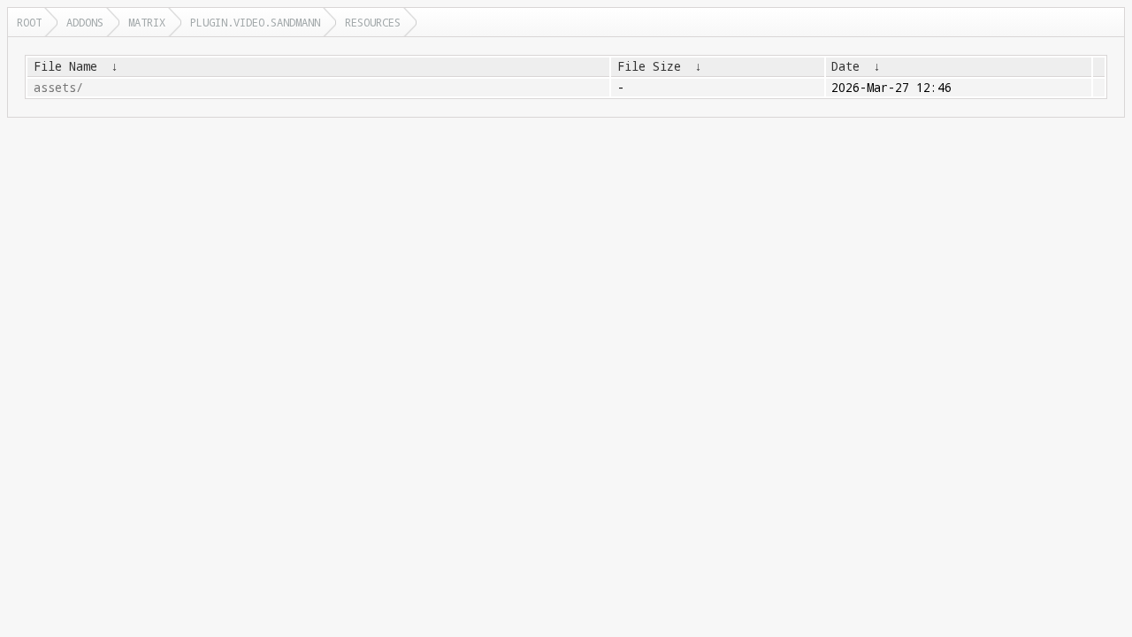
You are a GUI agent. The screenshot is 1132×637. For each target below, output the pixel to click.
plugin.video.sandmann (255, 22)
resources (373, 22)
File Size (649, 66)
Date (845, 66)
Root (29, 22)
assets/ (58, 88)
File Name (65, 66)
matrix (146, 22)
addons (84, 22)
